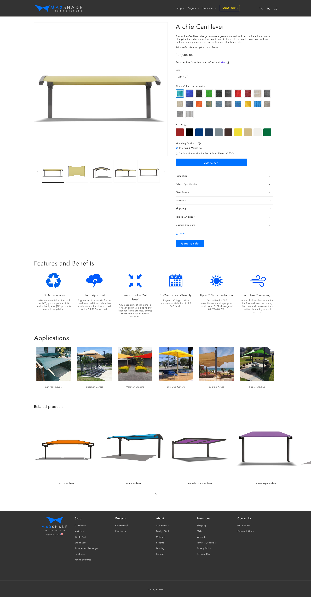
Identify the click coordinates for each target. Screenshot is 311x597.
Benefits (160, 542)
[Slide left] (37, 171)
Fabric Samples (190, 243)
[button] (180, 8)
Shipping (201, 525)
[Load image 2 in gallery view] (77, 171)
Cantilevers (80, 525)
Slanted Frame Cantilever (200, 483)
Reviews (160, 554)
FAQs (199, 531)
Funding (160, 548)
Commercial (121, 525)
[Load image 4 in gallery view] (125, 171)
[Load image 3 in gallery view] (101, 171)
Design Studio (163, 531)
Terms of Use (203, 554)
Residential (120, 531)
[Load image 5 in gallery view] (149, 171)
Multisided (80, 531)
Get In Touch (243, 525)
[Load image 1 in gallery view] (53, 171)
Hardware (80, 554)
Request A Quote (245, 531)
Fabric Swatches (83, 559)
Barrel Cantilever (133, 483)
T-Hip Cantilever (66, 483)
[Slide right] (164, 171)
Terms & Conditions (207, 542)
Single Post (80, 537)
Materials (160, 537)
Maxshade (159, 589)
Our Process (162, 525)
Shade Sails (80, 542)
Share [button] (182, 233)
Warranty (201, 537)
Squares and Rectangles (87, 548)
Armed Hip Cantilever (266, 483)
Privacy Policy (204, 548)
